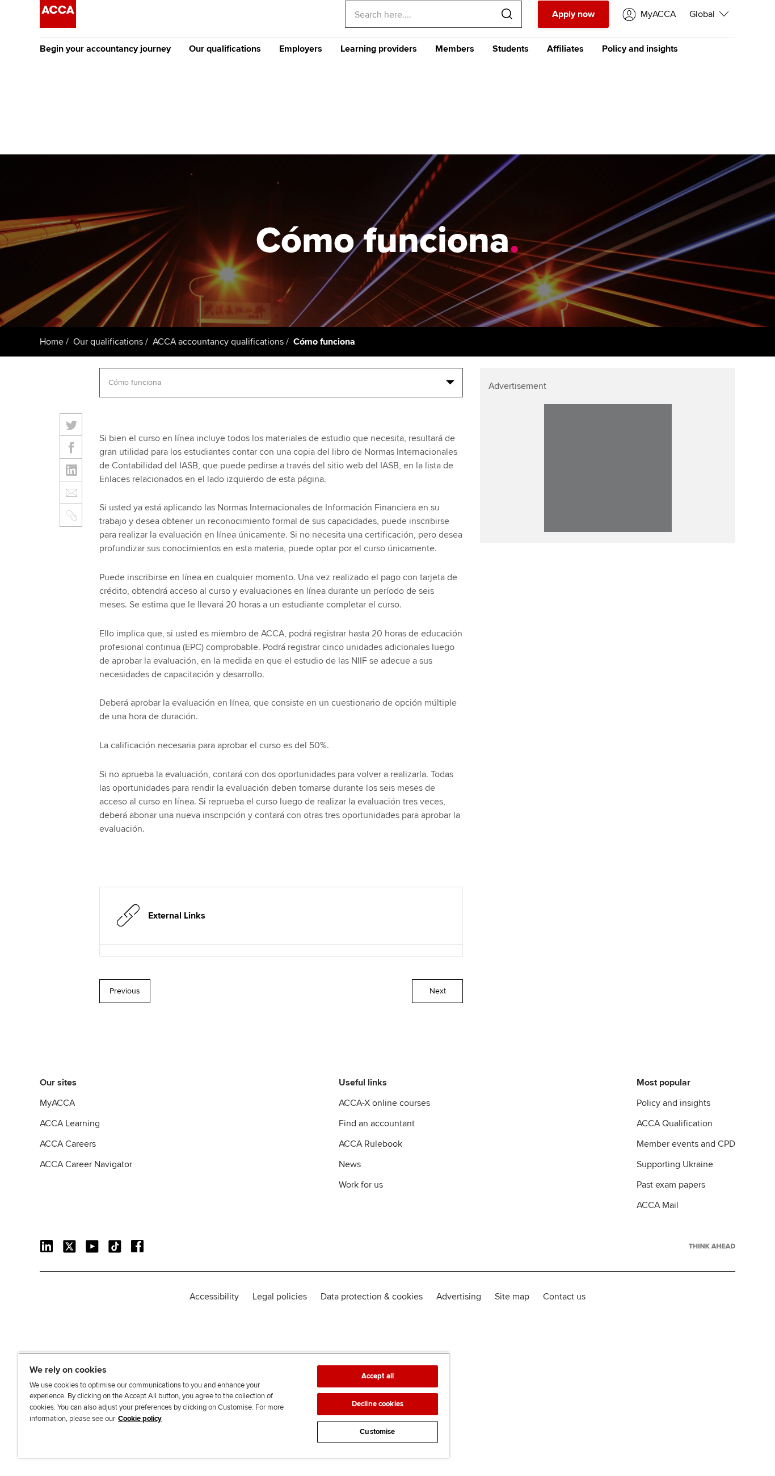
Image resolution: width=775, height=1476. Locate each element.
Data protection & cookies (372, 1296)
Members (454, 48)
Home (52, 341)
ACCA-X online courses (384, 1103)
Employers (300, 48)
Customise (377, 1431)
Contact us (564, 1296)
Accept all (377, 1376)
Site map (512, 1296)
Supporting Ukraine (675, 1164)
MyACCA (57, 1103)
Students (510, 48)
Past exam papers (671, 1184)
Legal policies (279, 1296)
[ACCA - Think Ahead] (58, 25)
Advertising (458, 1296)
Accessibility (214, 1296)
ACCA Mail (658, 1205)
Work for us (361, 1184)
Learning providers (378, 48)
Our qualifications (225, 48)
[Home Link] (712, 1246)
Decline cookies (377, 1403)
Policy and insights (640, 48)
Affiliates (565, 48)
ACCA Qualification (675, 1123)
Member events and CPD (686, 1144)
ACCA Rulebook (370, 1144)
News (350, 1164)
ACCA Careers (68, 1144)
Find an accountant (377, 1123)
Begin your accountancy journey (105, 48)
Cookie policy (140, 1418)
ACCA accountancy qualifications (218, 341)
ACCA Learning (70, 1123)
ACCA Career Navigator (86, 1164)
